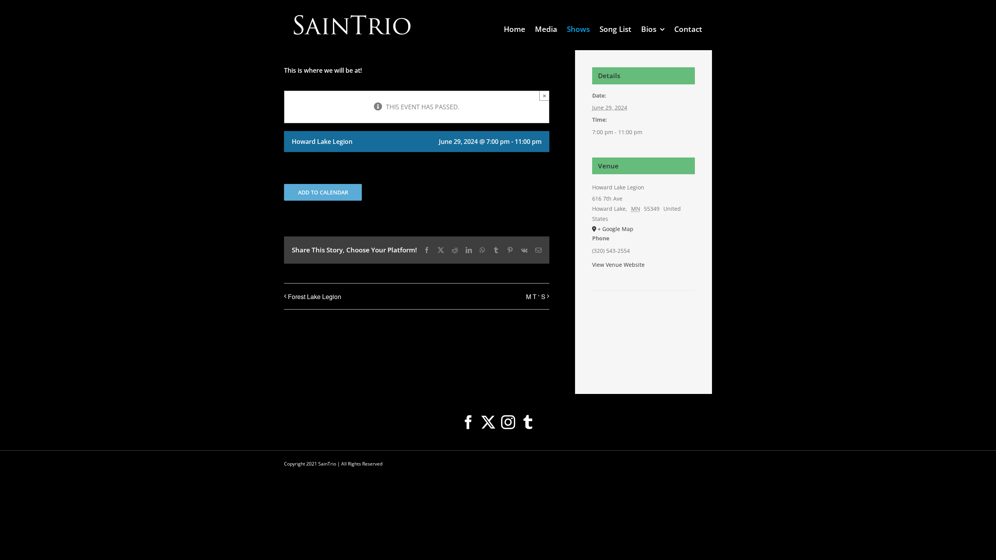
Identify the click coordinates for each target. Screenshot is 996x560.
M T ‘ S (535, 296)
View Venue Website (618, 264)
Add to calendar (323, 192)
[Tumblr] (528, 422)
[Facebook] (468, 422)
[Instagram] (508, 422)
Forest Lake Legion (314, 296)
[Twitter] (488, 422)
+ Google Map (615, 229)
